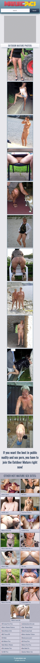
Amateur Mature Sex (27, 652)
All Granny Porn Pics (7, 624)
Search (34, 10)
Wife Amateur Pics (7, 648)
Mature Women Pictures (8, 627)
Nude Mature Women (7, 645)
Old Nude (4, 638)
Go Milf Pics (5, 652)
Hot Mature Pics (6, 641)
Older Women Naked (27, 627)
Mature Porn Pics (26, 645)
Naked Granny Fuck (27, 631)
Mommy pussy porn (27, 638)
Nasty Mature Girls (7, 631)
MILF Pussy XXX (6, 634)
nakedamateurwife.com (28, 624)
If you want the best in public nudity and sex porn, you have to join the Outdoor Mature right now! (20, 459)
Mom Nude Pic (25, 648)
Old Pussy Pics (26, 641)
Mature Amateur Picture (28, 634)
